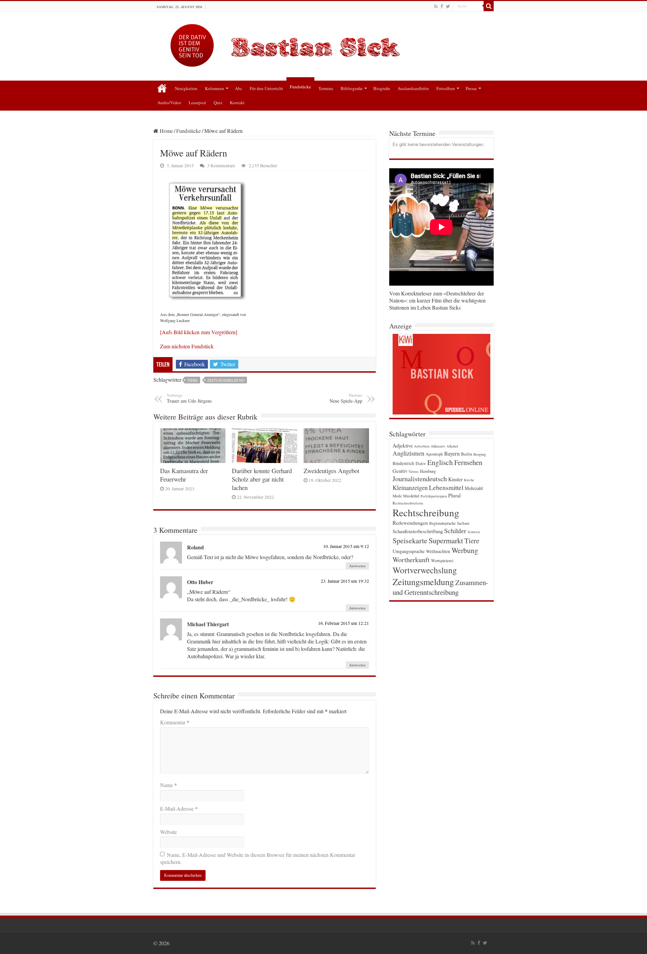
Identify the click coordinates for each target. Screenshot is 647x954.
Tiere (192, 380)
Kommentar (174, 722)
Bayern (452, 453)
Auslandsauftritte (413, 88)
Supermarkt (446, 540)
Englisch (440, 462)
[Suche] (489, 6)
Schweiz (474, 531)
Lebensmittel (446, 487)
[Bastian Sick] (323, 43)
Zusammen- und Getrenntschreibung (440, 587)
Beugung (479, 454)
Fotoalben (445, 88)
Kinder (455, 479)
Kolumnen (214, 88)
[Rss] (435, 6)
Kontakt (237, 102)
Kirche (469, 480)
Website (168, 831)
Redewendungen (410, 522)
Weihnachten (438, 551)
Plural (454, 495)
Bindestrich (403, 463)
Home (165, 130)
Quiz (218, 102)
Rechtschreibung (426, 512)
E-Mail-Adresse (179, 808)
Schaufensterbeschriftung (418, 531)
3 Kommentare (221, 166)
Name (168, 785)
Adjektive (403, 445)
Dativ (420, 463)
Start (162, 88)
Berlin (466, 454)
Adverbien (421, 446)
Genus (414, 471)
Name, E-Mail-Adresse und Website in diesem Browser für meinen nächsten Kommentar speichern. (257, 858)
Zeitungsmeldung (226, 380)
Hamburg (428, 471)
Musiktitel (411, 495)
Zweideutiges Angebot (331, 470)
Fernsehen (468, 462)
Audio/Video (169, 102)
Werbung (465, 550)
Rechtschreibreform (408, 502)
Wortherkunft (411, 559)
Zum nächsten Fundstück (187, 346)
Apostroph (434, 454)
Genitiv (400, 470)
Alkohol (452, 446)
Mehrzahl (474, 488)
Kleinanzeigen (410, 487)
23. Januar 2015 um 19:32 (345, 581)
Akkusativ (438, 446)
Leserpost (197, 102)
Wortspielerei (442, 560)
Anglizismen (408, 453)
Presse (471, 88)
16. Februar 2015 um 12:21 (343, 623)
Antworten (357, 565)
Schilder (455, 530)
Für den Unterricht (266, 88)
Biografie (381, 88)
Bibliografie (352, 88)
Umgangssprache (409, 551)
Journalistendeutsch (420, 478)
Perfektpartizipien (434, 496)
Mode (397, 495)
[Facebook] (442, 6)
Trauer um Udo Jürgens (189, 398)
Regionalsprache (442, 523)
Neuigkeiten (186, 88)
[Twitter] (448, 6)
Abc (238, 88)
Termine (325, 88)
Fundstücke (300, 87)
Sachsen (463, 523)
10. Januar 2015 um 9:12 (346, 546)
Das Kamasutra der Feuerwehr (184, 474)
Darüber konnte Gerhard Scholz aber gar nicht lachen (262, 479)
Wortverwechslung (425, 570)
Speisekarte (410, 540)
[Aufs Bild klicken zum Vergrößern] (198, 332)
